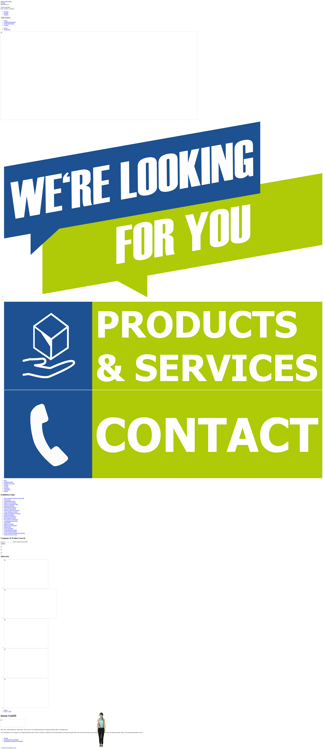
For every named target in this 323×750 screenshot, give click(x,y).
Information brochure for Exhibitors (13, 741)
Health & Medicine (9, 515)
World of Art (7, 500)
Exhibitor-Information (10, 22)
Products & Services (9, 483)
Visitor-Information (9, 23)
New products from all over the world (14, 498)
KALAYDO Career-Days (11, 519)
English (6, 13)
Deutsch (6, 14)
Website (6, 485)
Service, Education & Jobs (11, 504)
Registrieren (7, 29)
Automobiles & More (9, 501)
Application (7, 489)
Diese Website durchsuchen (20, 542)
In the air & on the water (10, 534)
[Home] (3, 3)
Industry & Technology (10, 503)
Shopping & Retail (9, 506)
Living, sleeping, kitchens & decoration (14, 533)
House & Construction (10, 516)
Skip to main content (6, 1)
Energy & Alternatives (10, 509)
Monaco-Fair (7, 527)
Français (6, 11)
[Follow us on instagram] (2, 745)
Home (5, 20)
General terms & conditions (11, 739)
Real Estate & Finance (10, 518)
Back (5, 480)
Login (5, 28)
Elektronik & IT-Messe (10, 507)
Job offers (6, 488)
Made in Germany (9, 524)
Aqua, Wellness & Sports (10, 512)
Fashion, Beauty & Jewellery (11, 510)
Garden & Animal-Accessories (12, 513)
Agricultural (7, 522)
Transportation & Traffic (10, 530)
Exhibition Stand (8, 482)
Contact (6, 25)
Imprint (6, 491)
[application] (101, 730)
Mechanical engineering (10, 525)
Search (3, 543)
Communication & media (10, 521)
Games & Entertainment (10, 531)
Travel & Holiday (8, 528)
